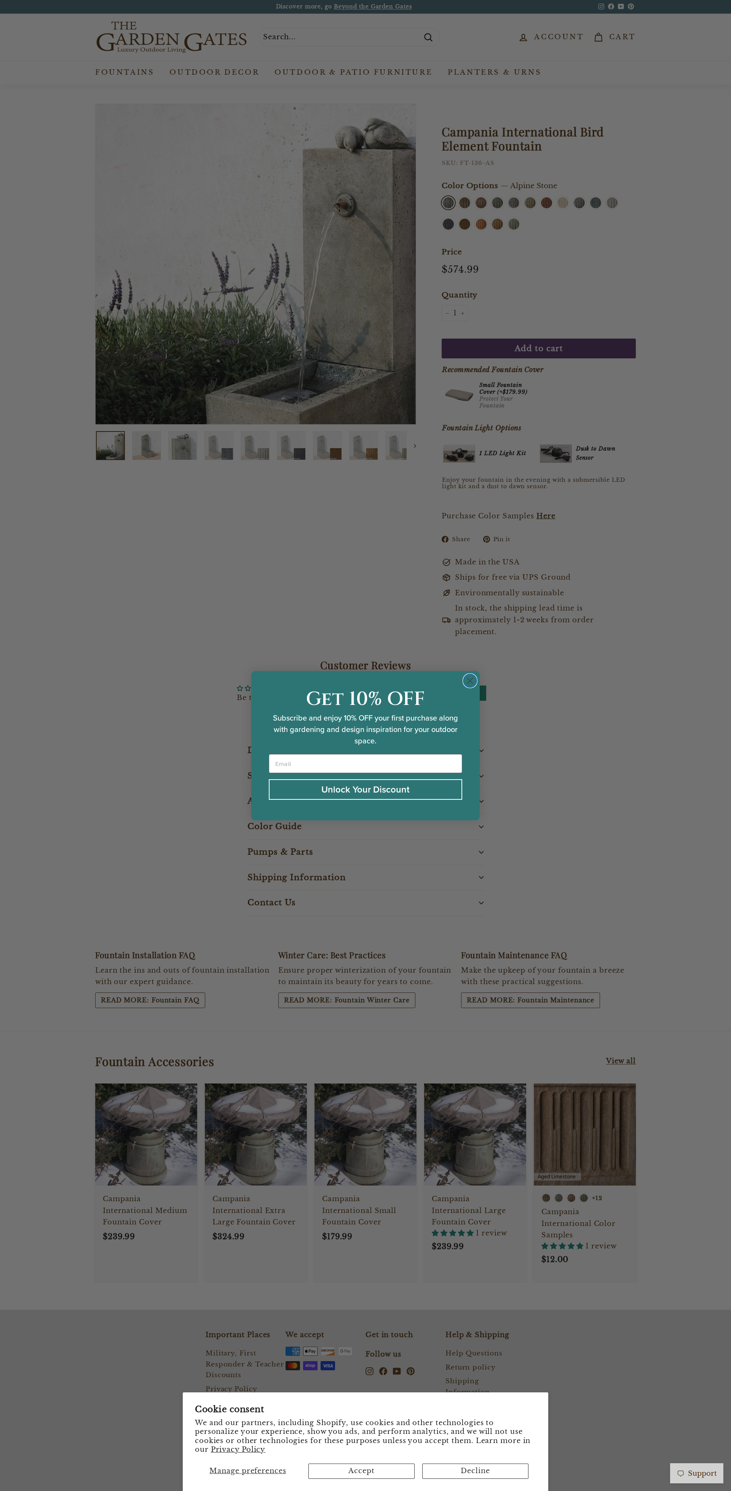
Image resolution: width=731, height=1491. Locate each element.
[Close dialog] (470, 680)
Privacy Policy (238, 1449)
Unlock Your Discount (365, 789)
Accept (361, 1471)
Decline (475, 1471)
